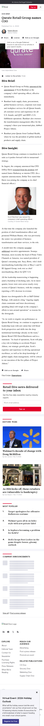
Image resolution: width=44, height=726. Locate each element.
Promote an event (27, 655)
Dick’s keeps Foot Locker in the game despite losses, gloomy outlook (23, 542)
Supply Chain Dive (27, 676)
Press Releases (7, 666)
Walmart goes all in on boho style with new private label (22, 522)
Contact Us (6, 653)
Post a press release (18, 613)
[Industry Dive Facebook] (8, 632)
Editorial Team (7, 649)
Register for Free (10, 721)
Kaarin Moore (12, 30)
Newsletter (6, 656)
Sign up (33, 7)
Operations (16, 375)
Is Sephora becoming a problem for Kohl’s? (24, 531)
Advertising (24, 648)
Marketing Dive (26, 672)
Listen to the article (15, 76)
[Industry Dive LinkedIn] (3, 632)
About (4, 645)
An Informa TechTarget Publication (22, 2)
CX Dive (23, 665)
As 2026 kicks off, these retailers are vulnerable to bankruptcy (21, 490)
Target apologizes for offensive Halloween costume (24, 512)
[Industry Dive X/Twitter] (13, 632)
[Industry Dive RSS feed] (17, 632)
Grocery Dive (25, 668)
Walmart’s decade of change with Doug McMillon (22, 452)
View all (6, 613)
